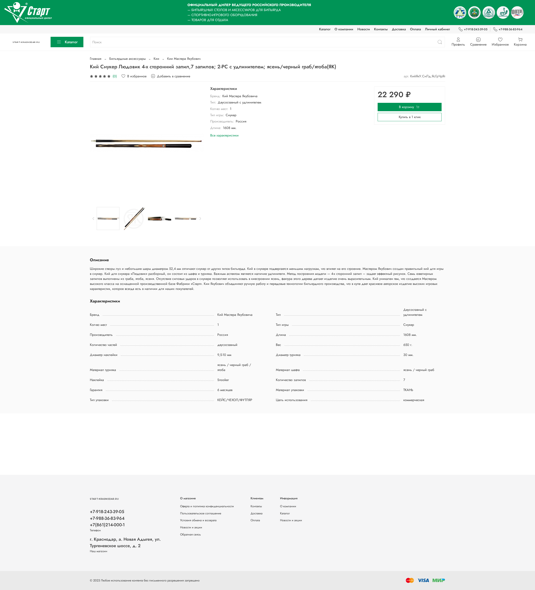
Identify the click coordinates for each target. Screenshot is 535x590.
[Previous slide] (97, 143)
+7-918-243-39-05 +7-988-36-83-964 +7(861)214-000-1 (107, 518)
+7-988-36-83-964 (510, 29)
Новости (363, 29)
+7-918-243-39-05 (475, 29)
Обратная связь (190, 534)
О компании (344, 29)
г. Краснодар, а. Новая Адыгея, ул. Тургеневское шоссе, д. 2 (125, 542)
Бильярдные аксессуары (127, 58)
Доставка (399, 29)
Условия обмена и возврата (198, 520)
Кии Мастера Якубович (184, 58)
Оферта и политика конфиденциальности (207, 506)
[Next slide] (197, 143)
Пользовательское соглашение (200, 513)
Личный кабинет (437, 29)
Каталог (324, 29)
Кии (156, 58)
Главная (95, 58)
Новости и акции (191, 527)
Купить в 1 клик (410, 117)
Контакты (381, 29)
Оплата (415, 29)
